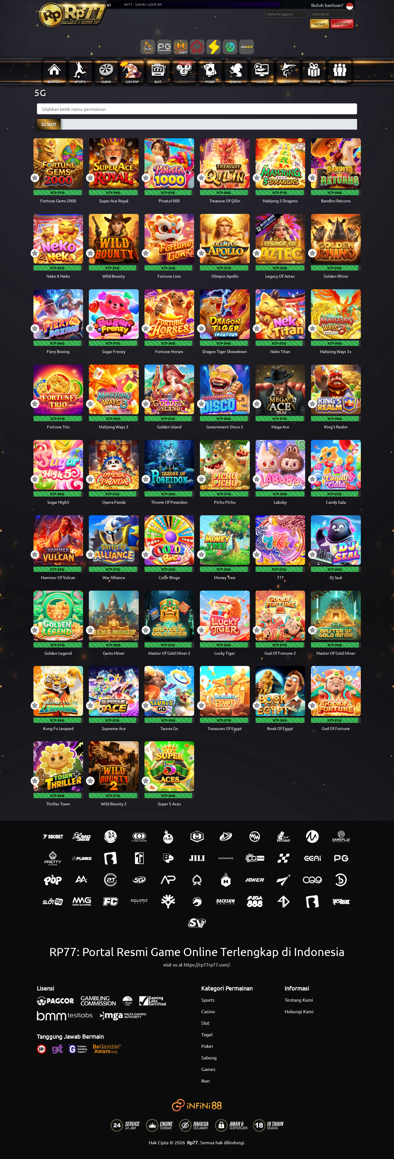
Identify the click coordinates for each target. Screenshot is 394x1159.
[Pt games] (110, 880)
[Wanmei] (254, 836)
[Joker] (254, 880)
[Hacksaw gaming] (225, 901)
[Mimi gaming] (81, 901)
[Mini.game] (81, 858)
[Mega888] (254, 901)
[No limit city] (139, 901)
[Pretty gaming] (52, 858)
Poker (207, 1046)
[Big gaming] (110, 858)
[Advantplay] (168, 880)
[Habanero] (225, 880)
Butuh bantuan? (327, 5)
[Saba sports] (110, 836)
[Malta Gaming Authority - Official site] (126, 1018)
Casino (208, 1011)
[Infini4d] (283, 901)
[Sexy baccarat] (283, 836)
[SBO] (52, 836)
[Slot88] (52, 901)
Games (208, 1069)
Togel (207, 1034)
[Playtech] (225, 836)
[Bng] (341, 880)
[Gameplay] (341, 836)
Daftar (341, 23)
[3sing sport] (139, 836)
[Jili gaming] (197, 858)
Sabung (209, 1057)
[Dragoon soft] (197, 901)
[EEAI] (312, 858)
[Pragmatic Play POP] (52, 880)
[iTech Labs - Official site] (130, 1003)
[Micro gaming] (312, 836)
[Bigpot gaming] (168, 858)
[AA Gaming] (81, 880)
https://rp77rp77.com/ (207, 964)
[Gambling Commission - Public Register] (101, 1003)
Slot (205, 1023)
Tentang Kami (299, 1000)
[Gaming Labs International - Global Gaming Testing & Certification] (155, 1003)
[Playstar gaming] (283, 880)
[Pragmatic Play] (168, 836)
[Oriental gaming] (254, 858)
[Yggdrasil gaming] (168, 901)
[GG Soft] (197, 836)
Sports (208, 1000)
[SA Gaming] (225, 858)
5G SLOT (48, 124)
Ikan (205, 1080)
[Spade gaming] (197, 880)
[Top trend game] (139, 858)
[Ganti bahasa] (349, 6)
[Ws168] (341, 901)
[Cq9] (312, 880)
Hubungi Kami (299, 1011)
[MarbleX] (283, 858)
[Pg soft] (341, 858)
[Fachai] (110, 901)
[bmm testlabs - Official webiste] (67, 1018)
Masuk (319, 24)
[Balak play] (312, 901)
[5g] (139, 880)
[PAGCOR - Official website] (58, 1003)
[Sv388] (197, 923)
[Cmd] (81, 836)
